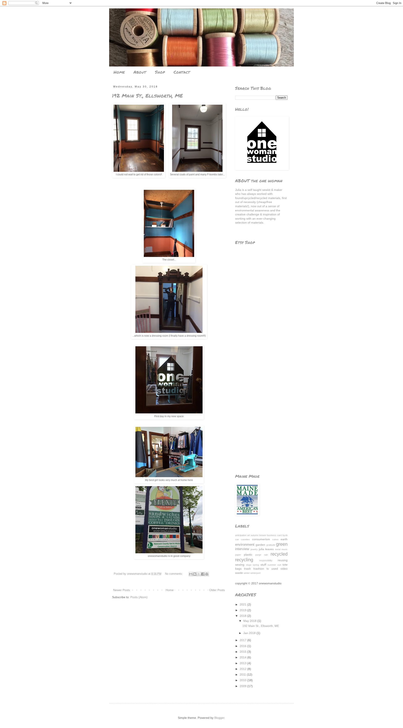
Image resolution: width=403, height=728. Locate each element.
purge (258, 554)
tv (268, 568)
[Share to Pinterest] (207, 574)
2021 (243, 604)
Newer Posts (121, 590)
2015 (243, 651)
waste (239, 572)
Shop (160, 72)
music (284, 549)
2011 (243, 674)
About (139, 72)
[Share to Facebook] (203, 574)
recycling (244, 559)
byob (285, 535)
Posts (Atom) (139, 597)
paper (238, 554)
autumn (254, 535)
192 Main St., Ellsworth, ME (147, 95)
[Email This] (191, 574)
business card (274, 535)
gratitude (270, 545)
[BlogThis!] (195, 574)
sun (279, 565)
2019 (243, 610)
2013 (243, 663)
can (237, 539)
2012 (243, 669)
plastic (248, 554)
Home (119, 72)
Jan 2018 (249, 633)
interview (242, 549)
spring (256, 565)
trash (247, 568)
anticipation (240, 535)
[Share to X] (199, 574)
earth (284, 539)
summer (272, 565)
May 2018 (250, 621)
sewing (239, 564)
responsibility (265, 560)
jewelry (254, 549)
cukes (275, 539)
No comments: (174, 573)
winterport (255, 573)
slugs (248, 565)
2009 (243, 686)
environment (244, 545)
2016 (243, 646)
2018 (243, 615)
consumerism (261, 539)
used (274, 568)
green (282, 544)
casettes (245, 539)
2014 (243, 657)
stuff (263, 564)
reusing (283, 560)
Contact (182, 72)
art (248, 535)
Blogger (219, 717)
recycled (279, 554)
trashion (258, 568)
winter (247, 573)
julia (261, 549)
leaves (269, 549)
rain (266, 554)
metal (277, 549)
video (284, 568)
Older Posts (217, 590)
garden (260, 544)
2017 (243, 640)
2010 (243, 680)
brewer (262, 535)
